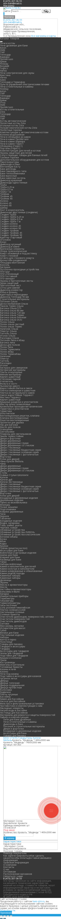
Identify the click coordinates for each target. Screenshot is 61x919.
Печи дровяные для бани (14, 45)
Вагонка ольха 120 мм (12, 312)
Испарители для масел (12, 628)
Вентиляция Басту (10, 166)
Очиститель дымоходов (13, 621)
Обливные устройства (12, 529)
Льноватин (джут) (10, 385)
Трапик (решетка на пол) (13, 548)
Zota (2, 111)
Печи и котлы (7, 43)
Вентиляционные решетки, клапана (19, 415)
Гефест (4, 68)
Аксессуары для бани (11, 550)
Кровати (21, 848)
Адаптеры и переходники (14, 294)
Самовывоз (45, 857)
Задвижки (5, 692)
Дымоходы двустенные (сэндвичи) (19, 212)
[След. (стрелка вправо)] (4, 918)
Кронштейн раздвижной (13, 260)
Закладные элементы (11, 708)
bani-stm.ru (39, 901)
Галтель (4, 360)
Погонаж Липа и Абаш (12, 340)
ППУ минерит (7, 278)
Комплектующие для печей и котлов (20, 150)
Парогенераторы (9, 162)
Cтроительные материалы (14, 299)
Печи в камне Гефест (12, 143)
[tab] (30, 841)
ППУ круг (5, 271)
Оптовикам (9, 871)
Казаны (4, 671)
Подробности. (8, 910)
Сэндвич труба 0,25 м (12, 216)
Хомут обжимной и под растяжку (18, 253)
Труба (3, 184)
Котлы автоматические (13, 120)
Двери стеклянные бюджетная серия (20, 449)
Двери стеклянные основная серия (19, 452)
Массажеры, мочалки (12, 625)
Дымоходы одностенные (13, 182)
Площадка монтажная (12, 262)
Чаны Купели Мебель (12, 461)
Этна (2, 102)
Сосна (20, 846)
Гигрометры (7, 600)
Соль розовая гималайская (15, 607)
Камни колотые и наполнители (17, 568)
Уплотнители (7, 413)
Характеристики (12, 841)
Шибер (4, 207)
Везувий (4, 66)
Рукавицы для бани (10, 559)
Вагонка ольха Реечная (13, 317)
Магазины (8, 5)
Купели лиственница (11, 481)
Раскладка (5, 363)
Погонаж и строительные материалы (24, 726)
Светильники (7, 431)
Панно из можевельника (13, 502)
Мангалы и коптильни (12, 664)
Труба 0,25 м (7, 187)
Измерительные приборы (14, 596)
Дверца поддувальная (12, 685)
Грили (3, 660)
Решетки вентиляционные (14, 420)
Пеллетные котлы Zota (13, 123)
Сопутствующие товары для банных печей (23, 155)
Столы (3, 472)
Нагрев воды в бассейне (13, 710)
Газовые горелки (9, 157)
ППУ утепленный (9, 273)
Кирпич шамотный (10, 376)
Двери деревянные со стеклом (17, 445)
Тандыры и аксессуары (12, 646)
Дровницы (5, 580)
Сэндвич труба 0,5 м (11, 219)
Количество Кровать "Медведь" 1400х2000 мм (30, 832)
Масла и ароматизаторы (13, 584)
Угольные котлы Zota (12, 125)
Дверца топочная (10, 682)
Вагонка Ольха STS (10, 308)
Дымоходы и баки (10, 164)
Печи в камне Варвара (12, 141)
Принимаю (6, 912)
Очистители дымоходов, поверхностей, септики (27, 616)
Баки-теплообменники (12, 173)
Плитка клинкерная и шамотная (17, 390)
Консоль (4, 264)
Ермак (3, 61)
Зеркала (4, 516)
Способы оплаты (18, 857)
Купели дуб (6, 479)
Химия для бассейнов (12, 698)
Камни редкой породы (12, 573)
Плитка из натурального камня (17, 392)
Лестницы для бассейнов (14, 712)
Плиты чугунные (9, 694)
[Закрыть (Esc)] (1, 915)
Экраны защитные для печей (16, 152)
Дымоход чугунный (10, 244)
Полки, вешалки (9, 507)
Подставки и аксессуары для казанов (20, 676)
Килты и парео (8, 639)
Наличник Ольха (9, 328)
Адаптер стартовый (11, 237)
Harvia (3, 70)
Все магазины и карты (43, 35)
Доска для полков (10, 344)
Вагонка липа (7, 342)
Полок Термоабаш (10, 353)
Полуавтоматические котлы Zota (18, 127)
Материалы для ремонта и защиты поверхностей (27, 714)
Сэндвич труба (8, 214)
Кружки (4, 545)
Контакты (9, 17)
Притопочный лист (10, 285)
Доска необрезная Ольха (14, 303)
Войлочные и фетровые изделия (18, 552)
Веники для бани (9, 632)
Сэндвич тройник (9, 230)
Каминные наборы (10, 575)
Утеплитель (6, 381)
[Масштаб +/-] (11, 915)
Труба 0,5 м (6, 189)
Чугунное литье (8, 678)
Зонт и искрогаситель (12, 210)
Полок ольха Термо (11, 326)
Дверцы (4, 680)
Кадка (3, 543)
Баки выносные (8, 175)
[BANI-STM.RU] (12, 7)
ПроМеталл (6, 59)
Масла (3, 587)
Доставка (33, 857)
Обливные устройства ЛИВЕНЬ (17, 532)
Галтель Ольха (8, 333)
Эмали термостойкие (12, 436)
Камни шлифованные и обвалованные (21, 571)
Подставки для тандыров (14, 655)
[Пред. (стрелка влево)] (1, 918)
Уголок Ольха (7, 335)
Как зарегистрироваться (17, 855)
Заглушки (5, 267)
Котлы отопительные (12, 109)
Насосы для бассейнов (12, 701)
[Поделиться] (4, 915)
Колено (4, 200)
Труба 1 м (5, 191)
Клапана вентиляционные (14, 417)
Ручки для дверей (9, 459)
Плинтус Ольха (8, 331)
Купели (4, 477)
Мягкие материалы (10, 374)
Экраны (4, 582)
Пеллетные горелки (11, 130)
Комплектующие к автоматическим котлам (24, 132)
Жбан (3, 541)
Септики (4, 623)
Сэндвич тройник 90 (11, 235)
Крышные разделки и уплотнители (19, 401)
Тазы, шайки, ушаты (11, 525)
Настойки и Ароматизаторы (15, 589)
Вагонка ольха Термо (12, 315)
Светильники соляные (12, 612)
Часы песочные (8, 605)
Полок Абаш (7, 351)
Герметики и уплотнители (14, 408)
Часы (3, 513)
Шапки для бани (9, 555)
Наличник (5, 356)
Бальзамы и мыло (10, 591)
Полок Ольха (7, 321)
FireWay (4, 88)
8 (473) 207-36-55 (12, 19)
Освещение (6, 429)
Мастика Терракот (10, 397)
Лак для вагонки (9, 424)
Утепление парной (10, 379)
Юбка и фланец (8, 292)
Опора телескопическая (13, 251)
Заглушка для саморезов (13, 367)
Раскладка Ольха (9, 337)
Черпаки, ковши (8, 527)
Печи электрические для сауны (17, 72)
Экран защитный (9, 283)
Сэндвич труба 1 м (10, 221)
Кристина (5, 75)
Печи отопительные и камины (16, 86)
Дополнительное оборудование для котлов (24, 159)
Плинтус (4, 358)
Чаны (3, 463)
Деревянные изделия (11, 500)
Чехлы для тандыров (11, 653)
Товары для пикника (11, 644)
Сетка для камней (10, 287)
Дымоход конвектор (11, 289)
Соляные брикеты (10, 614)
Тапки (3, 561)
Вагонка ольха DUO (11, 319)
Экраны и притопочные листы (16, 280)
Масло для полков (10, 427)
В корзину (9, 838)
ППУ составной (8, 276)
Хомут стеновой (9, 255)
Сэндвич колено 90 (10, 228)
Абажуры (5, 504)
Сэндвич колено (9, 223)
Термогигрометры (10, 603)
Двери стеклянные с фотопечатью (19, 454)
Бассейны (5, 696)
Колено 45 (6, 203)
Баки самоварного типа (13, 171)
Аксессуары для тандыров (14, 650)
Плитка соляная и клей (12, 609)
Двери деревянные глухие (14, 443)
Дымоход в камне (10, 246)
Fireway (4, 63)
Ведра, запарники (10, 523)
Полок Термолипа (10, 349)
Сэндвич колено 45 (10, 226)
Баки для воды (8, 168)
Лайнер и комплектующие (14, 717)
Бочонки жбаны (9, 536)
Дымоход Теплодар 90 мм (14, 296)
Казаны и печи (8, 669)
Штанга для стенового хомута (17, 257)
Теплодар (5, 54)
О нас (6, 869)
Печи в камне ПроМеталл (14, 139)
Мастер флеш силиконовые (15, 404)
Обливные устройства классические (20, 534)
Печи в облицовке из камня (15, 136)
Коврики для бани (10, 557)
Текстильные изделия (12, 634)
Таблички (5, 518)
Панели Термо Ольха (11, 305)
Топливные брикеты (11, 666)
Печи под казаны (9, 673)
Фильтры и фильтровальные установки (22, 703)
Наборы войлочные (11, 564)
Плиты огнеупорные (11, 372)
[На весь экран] (8, 915)
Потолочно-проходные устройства (19, 269)
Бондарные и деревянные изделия (19, 497)
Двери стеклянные (10, 447)
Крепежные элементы (12, 248)
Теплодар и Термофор (12, 82)
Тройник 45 (6, 196)
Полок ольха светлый (12, 324)
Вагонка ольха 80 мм (11, 310)
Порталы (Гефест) (10, 148)
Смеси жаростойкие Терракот (17, 395)
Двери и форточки (10, 438)
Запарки (4, 593)
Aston (3, 47)
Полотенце (6, 641)
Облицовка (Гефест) (11, 146)
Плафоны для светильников (15, 433)
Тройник (4, 194)
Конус (3, 241)
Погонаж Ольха (8, 301)
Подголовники (8, 509)
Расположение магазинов (17, 873)
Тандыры (5, 648)
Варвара (4, 56)
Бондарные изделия (11, 520)
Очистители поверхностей (15, 619)
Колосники (6, 689)
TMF (2, 52)
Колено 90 (6, 205)
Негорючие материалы (12, 369)
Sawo (3, 79)
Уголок (4, 365)
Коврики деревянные (11, 511)
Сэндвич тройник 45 (11, 232)
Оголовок (5, 239)
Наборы (4, 637)
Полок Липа (6, 347)
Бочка (3, 539)
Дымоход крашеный (11, 180)
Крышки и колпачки (10, 657)
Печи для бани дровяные (17, 719)
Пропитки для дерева (12, 422)
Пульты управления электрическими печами (24, 84)
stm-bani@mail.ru (12, 3)
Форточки (5, 456)
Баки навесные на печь (13, 178)
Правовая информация (16, 862)
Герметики (6, 411)
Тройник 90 (6, 198)
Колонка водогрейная (12, 134)
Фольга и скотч (8, 383)
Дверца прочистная (11, 687)
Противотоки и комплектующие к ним (21, 705)
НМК (2, 50)
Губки (3, 630)
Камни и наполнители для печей (18, 566)
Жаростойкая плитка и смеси (16, 388)
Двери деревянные (10, 440)
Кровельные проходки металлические (21, 406)
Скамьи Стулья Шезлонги (14, 475)
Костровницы (7, 662)
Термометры (7, 598)
